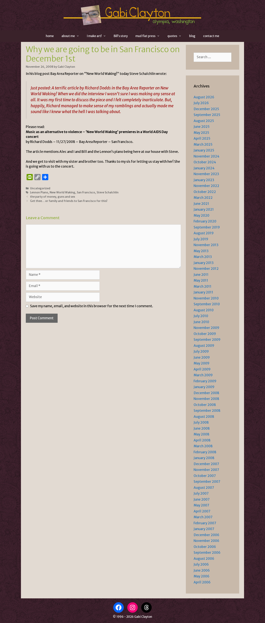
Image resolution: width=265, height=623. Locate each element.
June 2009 (202, 357)
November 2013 (206, 245)
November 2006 (206, 541)
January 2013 (204, 263)
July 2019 (201, 239)
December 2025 (206, 109)
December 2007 (206, 464)
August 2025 (204, 121)
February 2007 (205, 523)
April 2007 (202, 511)
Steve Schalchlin (108, 192)
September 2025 (207, 115)
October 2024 (205, 162)
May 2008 (201, 434)
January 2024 (204, 168)
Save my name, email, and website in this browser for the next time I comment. (91, 306)
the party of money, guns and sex (52, 196)
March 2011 (202, 286)
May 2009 (201, 363)
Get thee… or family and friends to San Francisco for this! (68, 201)
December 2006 (206, 535)
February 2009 (205, 381)
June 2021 (201, 204)
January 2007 (204, 529)
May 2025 (201, 133)
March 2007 (203, 517)
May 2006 (201, 576)
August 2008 (204, 416)
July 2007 (201, 493)
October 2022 (205, 192)
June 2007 (202, 499)
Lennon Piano (39, 192)
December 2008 (206, 393)
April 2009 (202, 369)
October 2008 (205, 405)
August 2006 (204, 558)
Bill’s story (121, 36)
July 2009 (201, 351)
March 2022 (203, 198)
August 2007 (204, 487)
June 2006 (202, 570)
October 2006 (205, 547)
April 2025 (202, 138)
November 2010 (206, 298)
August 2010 (204, 310)
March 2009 (203, 375)
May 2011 (201, 280)
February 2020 (205, 221)
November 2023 (206, 174)
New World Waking (62, 192)
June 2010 (201, 322)
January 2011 (203, 292)
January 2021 (204, 209)
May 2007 (201, 505)
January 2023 (204, 180)
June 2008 (202, 428)
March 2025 (203, 144)
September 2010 (207, 304)
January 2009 (204, 387)
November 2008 (206, 399)
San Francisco (86, 192)
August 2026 (204, 97)
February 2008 (205, 452)
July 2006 (201, 564)
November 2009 (206, 328)
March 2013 (203, 257)
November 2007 (206, 470)
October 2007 (205, 476)
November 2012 (206, 269)
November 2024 (206, 156)
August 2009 (204, 346)
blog (192, 36)
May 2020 (201, 215)
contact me (211, 36)
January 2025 (204, 150)
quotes (172, 36)
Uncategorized (40, 188)
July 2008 (201, 422)
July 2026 (201, 103)
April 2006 (202, 582)
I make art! (94, 36)
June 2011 (201, 275)
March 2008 (203, 446)
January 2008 (204, 458)
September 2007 (207, 481)
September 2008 (207, 410)
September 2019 (207, 227)
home (50, 36)
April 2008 (202, 440)
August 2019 (204, 233)
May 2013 (201, 251)
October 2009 (205, 334)
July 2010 (201, 316)
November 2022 (206, 186)
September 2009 (207, 339)
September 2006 (207, 552)
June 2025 (202, 127)
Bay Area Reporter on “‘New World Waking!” (84, 74)
